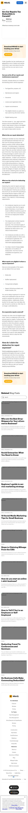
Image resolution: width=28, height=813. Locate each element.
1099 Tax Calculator (14, 766)
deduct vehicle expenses (11, 195)
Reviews (14, 706)
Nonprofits (14, 743)
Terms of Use (9, 773)
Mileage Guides (14, 760)
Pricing (14, 709)
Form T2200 (20, 247)
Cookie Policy (17, 773)
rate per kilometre (16, 242)
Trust (25, 779)
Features (14, 703)
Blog (14, 757)
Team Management (14, 714)
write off (4, 63)
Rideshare (14, 738)
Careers (14, 752)
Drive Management (14, 717)
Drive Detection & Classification (14, 720)
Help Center (14, 763)
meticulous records (12, 351)
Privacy (21, 770)
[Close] (24, 797)
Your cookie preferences (13, 775)
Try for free (20, 2)
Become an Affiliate (14, 755)
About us (14, 749)
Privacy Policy (15, 805)
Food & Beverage (14, 740)
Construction (14, 729)
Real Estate (14, 732)
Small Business (14, 735)
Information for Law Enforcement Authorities (11, 779)
